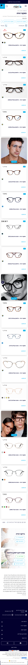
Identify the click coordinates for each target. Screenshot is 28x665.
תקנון (12, 647)
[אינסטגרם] (7, 643)
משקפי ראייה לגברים (21, 21)
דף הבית (25, 10)
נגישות (15, 647)
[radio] (4, 42)
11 (20, 522)
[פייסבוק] (20, 643)
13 (24, 522)
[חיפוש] (7, 6)
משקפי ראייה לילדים (9, 21)
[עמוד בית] (17, 6)
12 (22, 522)
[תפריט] (25, 6)
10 (18, 522)
